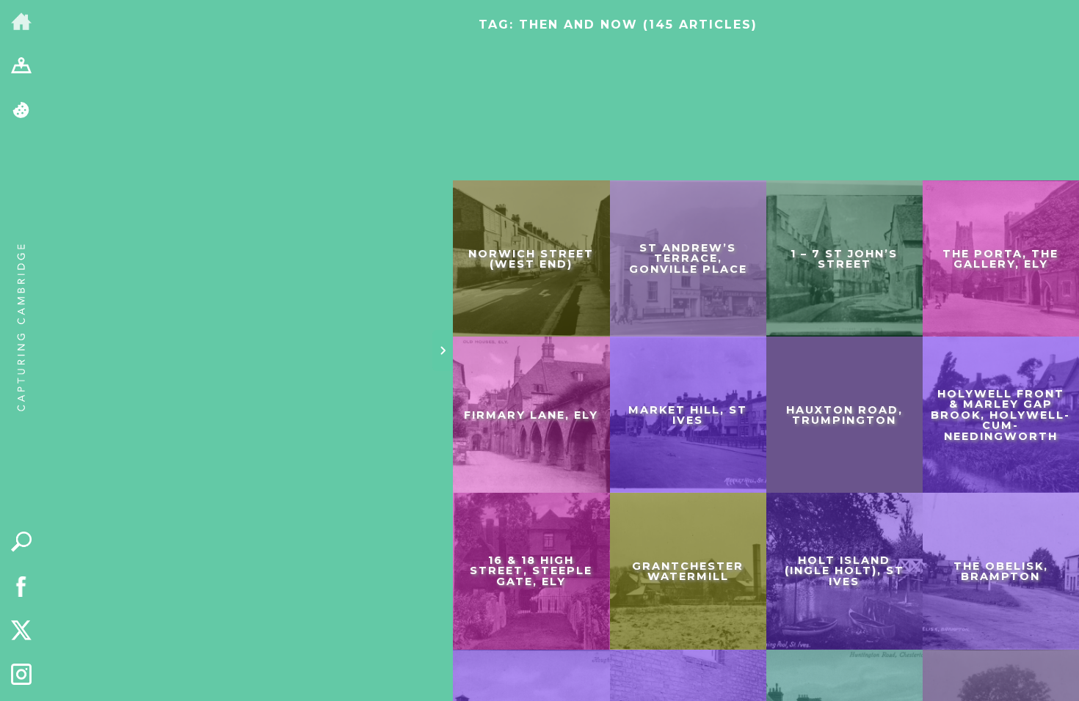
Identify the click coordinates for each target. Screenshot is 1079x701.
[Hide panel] (442, 350)
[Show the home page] (21, 22)
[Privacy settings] (21, 111)
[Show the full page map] (21, 67)
